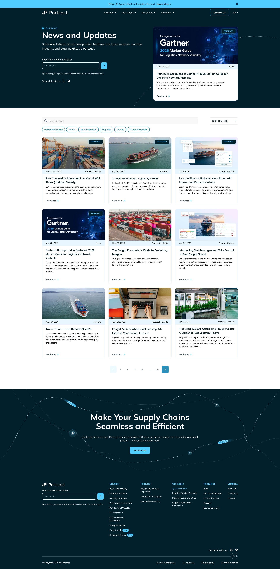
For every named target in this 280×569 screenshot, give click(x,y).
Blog (206, 488)
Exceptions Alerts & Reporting (150, 490)
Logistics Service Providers (184, 493)
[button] (110, 12)
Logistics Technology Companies (181, 504)
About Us (232, 488)
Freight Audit (115, 530)
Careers (231, 498)
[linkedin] (64, 81)
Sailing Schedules (117, 525)
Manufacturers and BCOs (184, 498)
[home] (55, 12)
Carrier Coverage (212, 508)
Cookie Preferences (166, 562)
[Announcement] (140, 4)
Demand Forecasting (150, 501)
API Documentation (213, 493)
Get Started (140, 450)
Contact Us (220, 12)
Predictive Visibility (118, 493)
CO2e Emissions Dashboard (117, 519)
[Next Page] (165, 369)
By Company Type (179, 488)
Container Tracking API (151, 496)
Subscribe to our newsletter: (57, 59)
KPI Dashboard (116, 512)
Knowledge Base (211, 498)
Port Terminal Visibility (119, 508)
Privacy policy (208, 562)
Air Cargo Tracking (118, 498)
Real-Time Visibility (118, 488)
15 (156, 369)
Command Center (117, 535)
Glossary (208, 503)
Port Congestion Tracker (120, 503)
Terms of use (188, 562)
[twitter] (68, 81)
